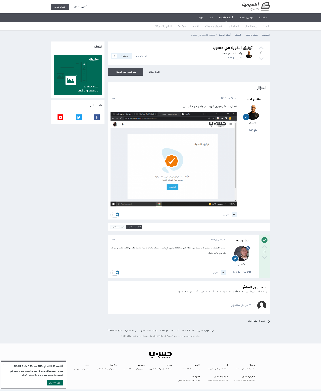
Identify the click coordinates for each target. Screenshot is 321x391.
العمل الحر (234, 26)
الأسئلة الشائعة (188, 331)
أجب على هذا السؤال (125, 72)
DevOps (182, 26)
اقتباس (226, 214)
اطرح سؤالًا (154, 72)
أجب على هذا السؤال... (239, 305)
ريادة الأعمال (251, 26)
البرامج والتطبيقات (163, 26)
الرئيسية (263, 18)
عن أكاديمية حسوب (205, 331)
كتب (211, 18)
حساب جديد (60, 7)
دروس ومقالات (246, 18)
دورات (200, 18)
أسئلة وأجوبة (226, 18)
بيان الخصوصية (131, 331)
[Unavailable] (174, 160)
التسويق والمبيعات (214, 26)
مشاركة (140, 56)
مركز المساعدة (115, 331)
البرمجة (266, 26)
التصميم (195, 26)
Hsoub (131, 336)
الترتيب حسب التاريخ (118, 227)
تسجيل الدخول (79, 6)
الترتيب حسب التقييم (134, 227)
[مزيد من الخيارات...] (114, 99)
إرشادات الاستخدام (149, 331)
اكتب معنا (175, 331)
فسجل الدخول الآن (205, 291)
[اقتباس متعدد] (234, 214)
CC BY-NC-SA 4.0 (165, 336)
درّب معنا (164, 331)
